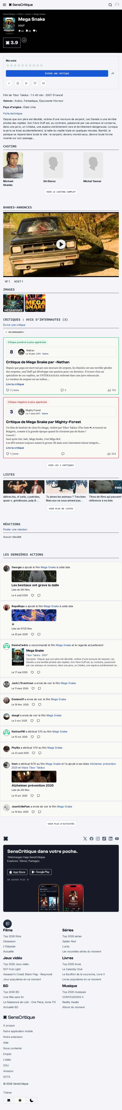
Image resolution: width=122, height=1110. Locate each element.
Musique (69, 986)
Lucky (66, 946)
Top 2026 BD (11, 992)
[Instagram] (98, 839)
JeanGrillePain (21, 806)
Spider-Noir (69, 941)
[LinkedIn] (110, 839)
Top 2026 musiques (74, 992)
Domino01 (18, 699)
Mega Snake (39, 14)
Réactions (11, 524)
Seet (15, 763)
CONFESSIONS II (73, 997)
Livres (67, 958)
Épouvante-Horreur (51, 100)
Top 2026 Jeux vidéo (16, 964)
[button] (117, 4)
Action (28, 14)
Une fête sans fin (13, 997)
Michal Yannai (92, 181)
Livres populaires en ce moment (81, 979)
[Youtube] (117, 839)
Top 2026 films (12, 936)
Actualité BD (10, 1007)
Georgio (17, 567)
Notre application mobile (18, 1031)
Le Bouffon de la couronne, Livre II (83, 974)
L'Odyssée (9, 946)
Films (20, 14)
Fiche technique (12, 113)
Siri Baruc (49, 181)
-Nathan (30, 350)
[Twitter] (85, 839)
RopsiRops (18, 606)
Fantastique (31, 100)
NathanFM (18, 731)
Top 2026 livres (71, 964)
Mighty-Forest (33, 410)
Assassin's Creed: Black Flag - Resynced (27, 974)
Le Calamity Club (72, 969)
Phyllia (16, 747)
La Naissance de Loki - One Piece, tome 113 (29, 1002)
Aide (5, 1042)
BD (5, 986)
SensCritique (9, 14)
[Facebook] (91, 839)
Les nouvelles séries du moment (81, 951)
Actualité (8, 951)
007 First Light (11, 969)
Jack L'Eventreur (23, 683)
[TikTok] (104, 839)
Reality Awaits (70, 1002)
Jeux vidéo (12, 958)
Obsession (9, 941)
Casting (10, 146)
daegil (15, 715)
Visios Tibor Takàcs (33, 767)
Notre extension (13, 1036)
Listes (9, 474)
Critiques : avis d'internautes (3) (35, 319)
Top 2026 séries (72, 936)
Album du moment (73, 1007)
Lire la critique (15, 384)
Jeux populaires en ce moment (22, 979)
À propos (9, 1025)
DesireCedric (20, 645)
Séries (67, 930)
